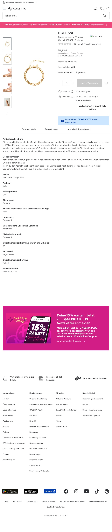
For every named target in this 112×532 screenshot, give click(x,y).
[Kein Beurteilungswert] (65, 44)
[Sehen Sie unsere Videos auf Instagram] (76, 491)
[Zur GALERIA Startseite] (17, 9)
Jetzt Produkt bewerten (89, 44)
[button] (19, 2)
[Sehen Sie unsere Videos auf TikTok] (97, 491)
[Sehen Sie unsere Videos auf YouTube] (86, 491)
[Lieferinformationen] (72, 91)
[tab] (34, 73)
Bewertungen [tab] (51, 129)
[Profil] (96, 9)
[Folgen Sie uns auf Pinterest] (107, 491)
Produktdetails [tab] (29, 129)
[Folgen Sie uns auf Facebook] (66, 491)
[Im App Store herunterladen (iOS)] (31, 491)
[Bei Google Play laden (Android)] (10, 491)
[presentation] (7, 113)
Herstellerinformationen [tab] (78, 129)
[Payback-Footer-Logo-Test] (50, 491)
